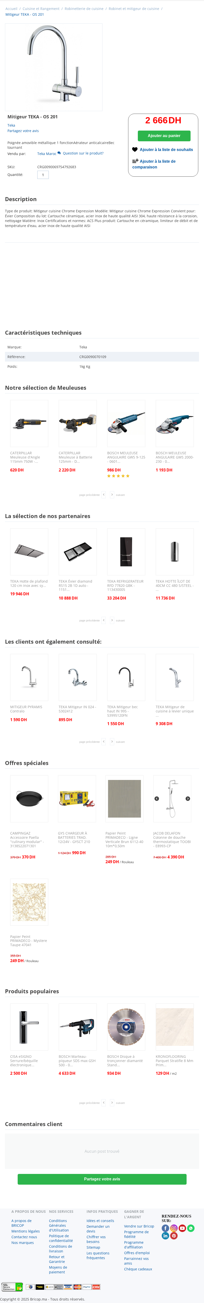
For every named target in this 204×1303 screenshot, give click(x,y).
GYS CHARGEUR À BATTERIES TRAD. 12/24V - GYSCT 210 (74, 837)
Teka (11, 125)
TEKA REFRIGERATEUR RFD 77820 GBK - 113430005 (125, 585)
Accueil (11, 8)
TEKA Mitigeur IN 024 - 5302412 (77, 709)
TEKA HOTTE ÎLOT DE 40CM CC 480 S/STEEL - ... (175, 585)
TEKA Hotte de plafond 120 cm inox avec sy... (29, 583)
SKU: (11, 166)
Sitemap (93, 1247)
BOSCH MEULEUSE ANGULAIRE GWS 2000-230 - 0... (175, 457)
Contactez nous (24, 1236)
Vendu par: (16, 153)
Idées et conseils (100, 1220)
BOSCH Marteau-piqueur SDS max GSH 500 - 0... (77, 1061)
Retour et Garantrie (57, 1259)
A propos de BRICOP (21, 1223)
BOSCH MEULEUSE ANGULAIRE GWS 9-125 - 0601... (126, 457)
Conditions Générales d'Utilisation (59, 1225)
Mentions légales (25, 1231)
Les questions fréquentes (98, 1255)
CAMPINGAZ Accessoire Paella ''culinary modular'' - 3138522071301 (27, 839)
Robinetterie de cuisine (84, 8)
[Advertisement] (102, 281)
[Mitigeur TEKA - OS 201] (53, 67)
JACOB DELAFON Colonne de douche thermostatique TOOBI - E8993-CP (172, 839)
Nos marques (22, 1242)
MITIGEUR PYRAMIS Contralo (26, 709)
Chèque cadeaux (138, 1269)
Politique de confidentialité (61, 1238)
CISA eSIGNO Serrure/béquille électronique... (24, 1061)
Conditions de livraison (60, 1248)
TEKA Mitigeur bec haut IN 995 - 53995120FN (122, 711)
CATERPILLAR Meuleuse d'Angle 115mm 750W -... (25, 457)
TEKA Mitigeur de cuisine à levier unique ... (175, 711)
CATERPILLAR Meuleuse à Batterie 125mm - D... (75, 457)
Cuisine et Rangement (41, 8)
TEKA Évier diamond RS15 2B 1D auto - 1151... (75, 585)
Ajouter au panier (164, 136)
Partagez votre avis (23, 130)
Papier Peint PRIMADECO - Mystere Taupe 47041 (28, 941)
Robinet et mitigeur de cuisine (134, 8)
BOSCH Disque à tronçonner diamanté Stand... (125, 1061)
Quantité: (15, 174)
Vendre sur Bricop (139, 1226)
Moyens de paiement (58, 1269)
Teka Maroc (46, 153)
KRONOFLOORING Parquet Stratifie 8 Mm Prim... (174, 1061)
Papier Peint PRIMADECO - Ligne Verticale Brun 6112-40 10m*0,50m (124, 839)
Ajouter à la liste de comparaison (154, 164)
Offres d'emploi (137, 1252)
